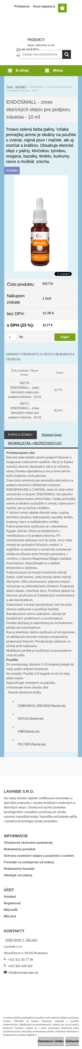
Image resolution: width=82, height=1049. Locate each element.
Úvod (9, 86)
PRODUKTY (36, 39)
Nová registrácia (44, 6)
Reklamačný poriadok (19, 849)
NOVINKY (21, 86)
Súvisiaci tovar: (52, 434)
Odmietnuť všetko (51, 1041)
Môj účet (10, 916)
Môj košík (11, 909)
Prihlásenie (22, 6)
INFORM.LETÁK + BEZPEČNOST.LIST (35, 443)
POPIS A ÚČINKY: (20, 434)
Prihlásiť (10, 896)
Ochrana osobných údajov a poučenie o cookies (39, 855)
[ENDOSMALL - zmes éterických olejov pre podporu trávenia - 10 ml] (41, 177)
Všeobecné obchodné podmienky (28, 842)
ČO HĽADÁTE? (27, 49)
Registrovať (12, 903)
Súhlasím (72, 1041)
